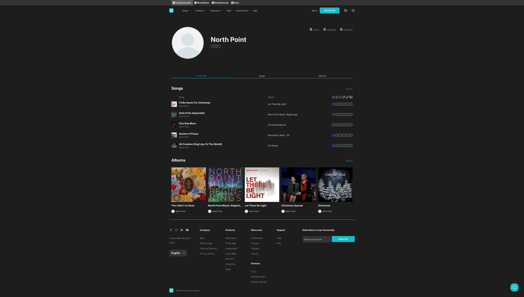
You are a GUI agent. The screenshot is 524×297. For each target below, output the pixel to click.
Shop (227, 269)
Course (254, 253)
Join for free (329, 10)
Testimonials (206, 243)
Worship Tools (258, 276)
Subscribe (343, 239)
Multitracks (230, 238)
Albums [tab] (322, 75)
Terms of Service (208, 248)
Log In (172, 242)
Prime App (230, 243)
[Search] (353, 10)
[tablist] (262, 75)
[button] (342, 97)
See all (349, 88)
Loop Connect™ (242, 10)
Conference (257, 238)
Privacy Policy (207, 253)
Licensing (230, 264)
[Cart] (345, 10)
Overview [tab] (201, 75)
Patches (229, 258)
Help (255, 10)
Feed (229, 10)
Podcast (255, 248)
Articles (255, 243)
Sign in (315, 10)
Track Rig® (230, 253)
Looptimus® (231, 248)
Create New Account (179, 238)
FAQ (279, 243)
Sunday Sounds (259, 281)
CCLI (253, 271)
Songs (185, 10)
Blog (202, 238)
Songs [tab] (262, 75)
